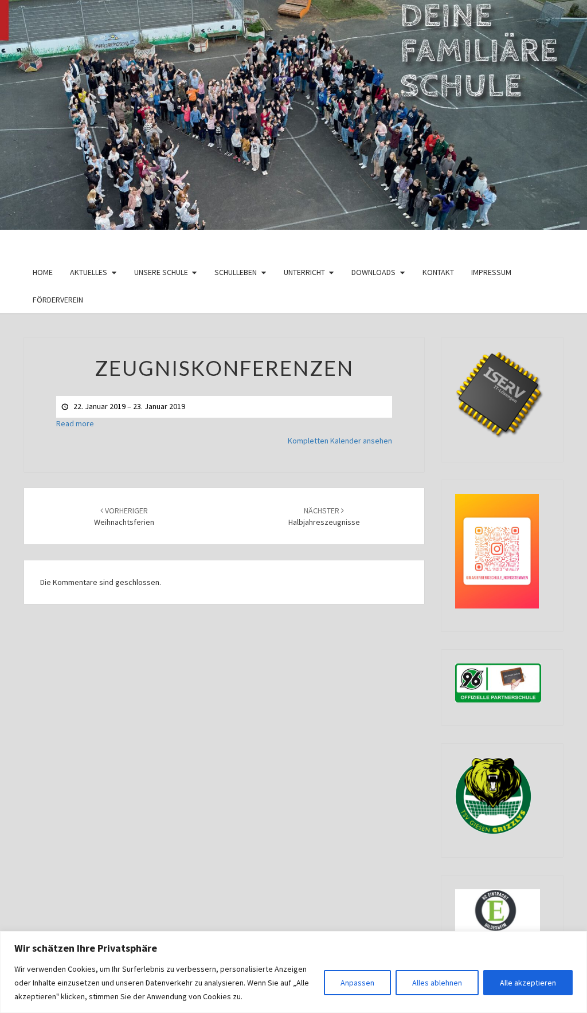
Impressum (491, 272)
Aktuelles (88, 272)
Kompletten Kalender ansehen (340, 440)
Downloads (373, 272)
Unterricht (304, 272)
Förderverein (58, 300)
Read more (75, 423)
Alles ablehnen (437, 982)
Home (43, 272)
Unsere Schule (161, 272)
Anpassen (357, 982)
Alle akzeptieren (528, 982)
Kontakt (438, 272)
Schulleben (235, 272)
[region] (293, 972)
